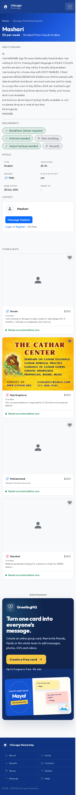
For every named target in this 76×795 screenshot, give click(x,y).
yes (42, 177)
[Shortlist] (70, 257)
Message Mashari (19, 220)
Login (8, 226)
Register (20, 226)
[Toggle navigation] (69, 6)
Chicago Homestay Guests (27, 20)
